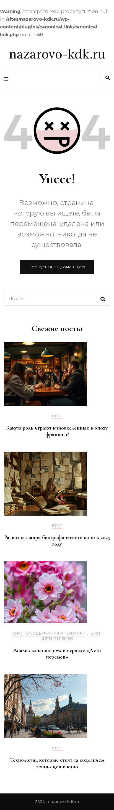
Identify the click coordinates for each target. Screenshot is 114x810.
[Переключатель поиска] (107, 78)
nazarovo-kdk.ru (57, 54)
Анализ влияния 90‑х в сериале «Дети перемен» (57, 653)
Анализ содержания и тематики (49, 633)
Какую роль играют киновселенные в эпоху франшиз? (57, 431)
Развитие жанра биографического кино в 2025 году (57, 540)
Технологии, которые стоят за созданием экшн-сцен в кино (57, 763)
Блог (57, 416)
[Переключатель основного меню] (7, 79)
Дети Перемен (57, 638)
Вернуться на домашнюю (57, 266)
